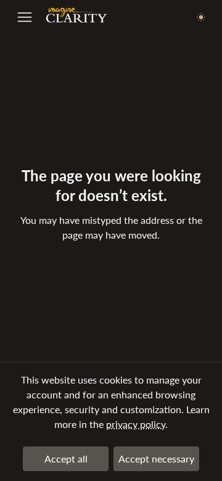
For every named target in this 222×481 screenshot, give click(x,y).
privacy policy (135, 424)
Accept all (66, 458)
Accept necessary (156, 458)
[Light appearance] (201, 18)
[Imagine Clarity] (76, 18)
